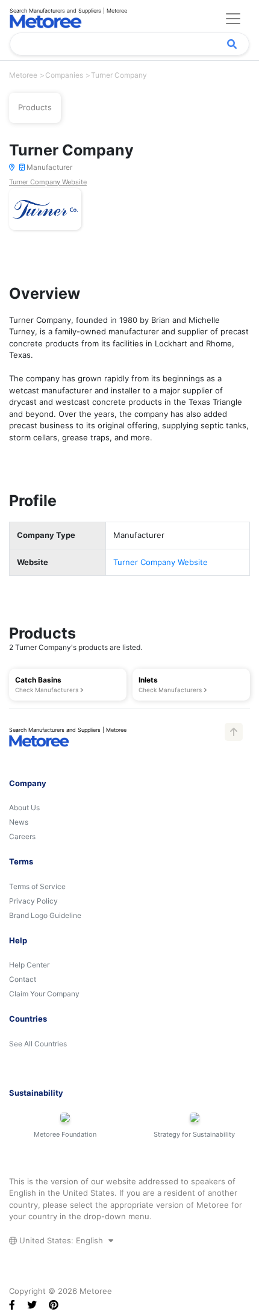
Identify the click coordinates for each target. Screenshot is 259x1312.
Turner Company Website (48, 182)
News (18, 821)
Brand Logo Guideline (45, 915)
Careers (22, 836)
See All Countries (38, 1043)
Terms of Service (37, 886)
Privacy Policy (33, 900)
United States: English (61, 1240)
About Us (24, 807)
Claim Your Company (44, 993)
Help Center (29, 964)
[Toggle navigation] (233, 18)
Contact (22, 979)
